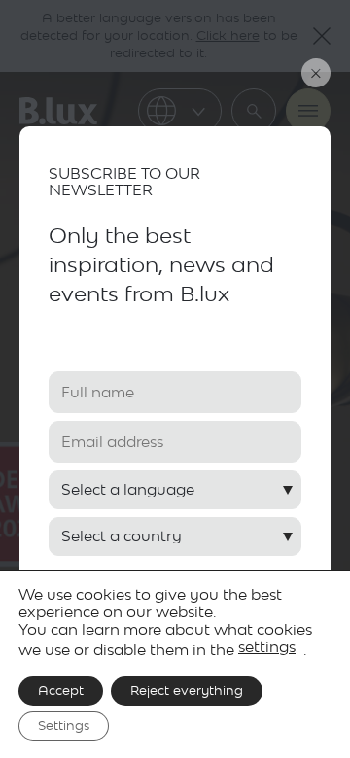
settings (267, 646)
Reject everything (186, 690)
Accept (61, 690)
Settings (63, 725)
